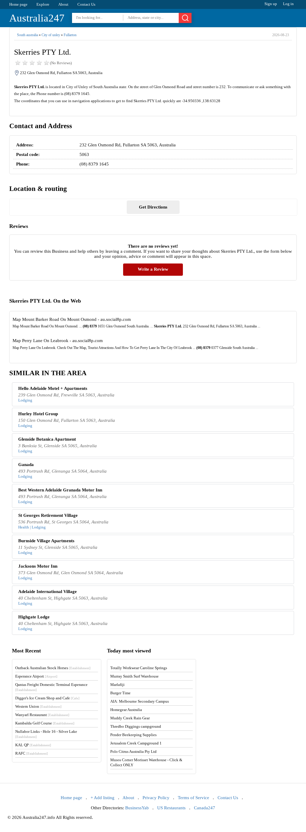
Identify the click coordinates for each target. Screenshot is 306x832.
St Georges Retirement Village (48, 515)
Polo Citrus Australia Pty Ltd (133, 751)
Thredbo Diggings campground (135, 726)
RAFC (31, 753)
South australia (27, 35)
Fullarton (70, 35)
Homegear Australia (126, 709)
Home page (18, 4)
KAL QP (33, 745)
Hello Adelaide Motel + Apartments (52, 388)
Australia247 (37, 18)
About (63, 4)
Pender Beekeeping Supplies (133, 735)
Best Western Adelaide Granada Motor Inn (60, 490)
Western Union (38, 706)
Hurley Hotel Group (38, 413)
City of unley (51, 35)
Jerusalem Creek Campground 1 (136, 743)
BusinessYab (137, 807)
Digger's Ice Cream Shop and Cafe (47, 698)
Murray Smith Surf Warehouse (134, 676)
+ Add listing (102, 797)
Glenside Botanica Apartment (47, 439)
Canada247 (204, 807)
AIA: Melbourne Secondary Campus (139, 701)
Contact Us (86, 4)
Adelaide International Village (47, 591)
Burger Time (120, 693)
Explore (42, 4)
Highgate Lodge (34, 617)
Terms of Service (193, 797)
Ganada (26, 464)
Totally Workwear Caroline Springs (138, 668)
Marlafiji (117, 684)
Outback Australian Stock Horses (53, 668)
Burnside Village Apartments (46, 540)
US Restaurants (171, 807)
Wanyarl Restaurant (42, 715)
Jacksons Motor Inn (37, 566)
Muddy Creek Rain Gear (130, 718)
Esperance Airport (36, 676)
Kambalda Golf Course (44, 723)
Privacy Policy (156, 797)
